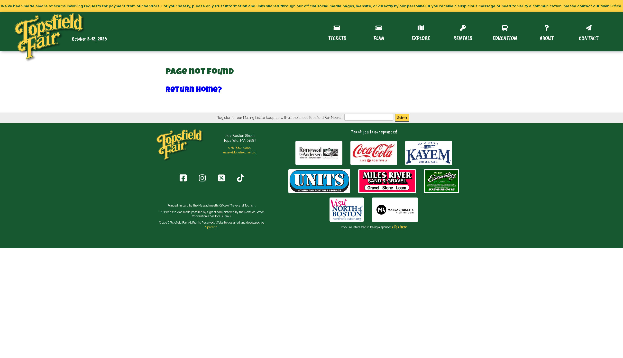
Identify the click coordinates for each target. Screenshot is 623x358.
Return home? (193, 90)
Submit (402, 118)
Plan (379, 37)
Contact (588, 37)
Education (505, 37)
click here (399, 226)
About (547, 37)
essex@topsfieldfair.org (240, 152)
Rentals (462, 37)
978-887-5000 (239, 148)
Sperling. (211, 227)
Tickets (337, 37)
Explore (421, 37)
